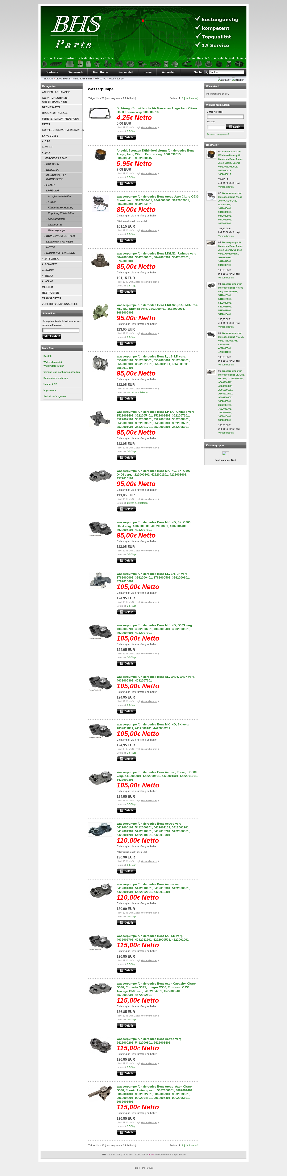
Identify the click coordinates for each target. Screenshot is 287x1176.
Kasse (147, 72)
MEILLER (47, 287)
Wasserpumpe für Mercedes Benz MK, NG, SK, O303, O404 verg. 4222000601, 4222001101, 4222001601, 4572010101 (154, 474)
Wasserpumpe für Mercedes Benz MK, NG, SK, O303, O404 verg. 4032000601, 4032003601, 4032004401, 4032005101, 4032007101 (154, 526)
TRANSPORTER (51, 298)
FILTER (46, 124)
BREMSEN (52, 164)
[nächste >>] (191, 98)
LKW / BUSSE (63, 78)
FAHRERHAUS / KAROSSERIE (55, 177)
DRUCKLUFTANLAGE (55, 113)
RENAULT (51, 264)
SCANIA (49, 270)
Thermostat (55, 224)
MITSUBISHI (52, 258)
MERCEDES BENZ (82, 78)
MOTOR (50, 247)
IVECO (48, 147)
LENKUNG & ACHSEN (59, 241)
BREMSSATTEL (51, 107)
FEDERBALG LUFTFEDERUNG (60, 118)
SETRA (49, 275)
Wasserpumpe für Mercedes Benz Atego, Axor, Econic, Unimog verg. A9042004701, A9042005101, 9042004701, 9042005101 (230, 253)
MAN (47, 152)
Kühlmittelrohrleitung (60, 207)
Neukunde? (125, 72)
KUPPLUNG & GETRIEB (60, 236)
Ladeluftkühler (56, 219)
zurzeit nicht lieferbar (137, 392)
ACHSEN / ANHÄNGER (56, 92)
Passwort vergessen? (218, 134)
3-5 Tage (131, 131)
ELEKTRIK (52, 169)
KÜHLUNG (100, 78)
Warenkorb (75, 72)
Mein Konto (100, 72)
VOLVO (49, 281)
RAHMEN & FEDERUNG (60, 253)
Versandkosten (149, 127)
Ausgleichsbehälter (59, 196)
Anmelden (168, 72)
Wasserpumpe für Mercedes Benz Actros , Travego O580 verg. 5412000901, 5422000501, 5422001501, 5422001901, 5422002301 (157, 775)
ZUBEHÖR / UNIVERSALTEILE (60, 304)
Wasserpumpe (116, 78)
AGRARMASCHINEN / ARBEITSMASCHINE (55, 99)
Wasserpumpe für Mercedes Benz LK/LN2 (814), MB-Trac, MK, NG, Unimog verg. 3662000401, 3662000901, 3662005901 (157, 308)
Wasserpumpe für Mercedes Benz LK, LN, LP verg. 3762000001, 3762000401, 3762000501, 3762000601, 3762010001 (153, 577)
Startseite (52, 72)
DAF (47, 141)
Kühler (52, 201)
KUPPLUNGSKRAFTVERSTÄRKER (62, 130)
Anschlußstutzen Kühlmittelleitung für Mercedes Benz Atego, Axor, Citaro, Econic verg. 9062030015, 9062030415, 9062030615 (155, 154)
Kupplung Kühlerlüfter (61, 213)
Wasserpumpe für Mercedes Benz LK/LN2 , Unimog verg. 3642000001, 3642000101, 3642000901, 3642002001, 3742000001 (157, 257)
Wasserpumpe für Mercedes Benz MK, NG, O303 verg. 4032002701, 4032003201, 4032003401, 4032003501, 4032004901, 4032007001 (155, 629)
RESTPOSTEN (50, 292)
